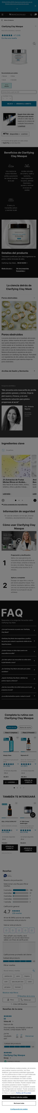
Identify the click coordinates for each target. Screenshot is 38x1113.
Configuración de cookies (19, 1109)
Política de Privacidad (23, 1093)
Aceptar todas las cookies (19, 1097)
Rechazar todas (19, 1103)
